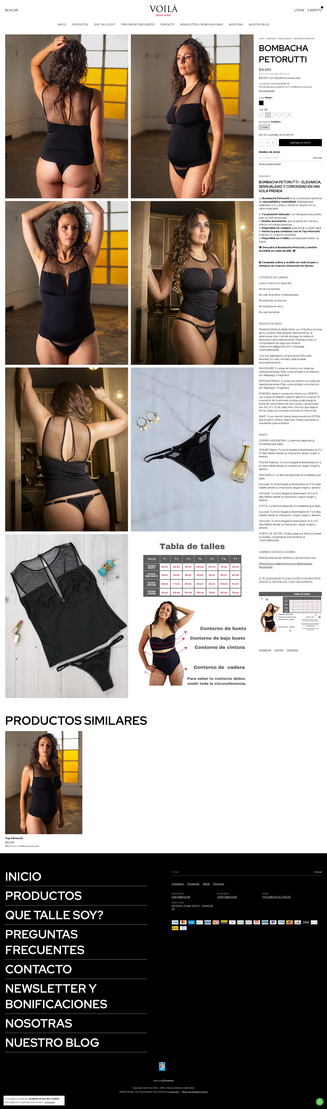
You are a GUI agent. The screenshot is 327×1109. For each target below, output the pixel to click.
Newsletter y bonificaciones (201, 24)
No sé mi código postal (270, 164)
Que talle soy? (104, 24)
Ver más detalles (266, 90)
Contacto (167, 24)
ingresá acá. (173, 1091)
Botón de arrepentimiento (195, 1091)
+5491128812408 (227, 897)
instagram (178, 883)
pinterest (218, 883)
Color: (265, 97)
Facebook (265, 650)
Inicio (62, 24)
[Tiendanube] (163, 1081)
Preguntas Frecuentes (138, 24)
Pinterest (292, 650)
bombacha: (270, 121)
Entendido (50, 1102)
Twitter (279, 650)
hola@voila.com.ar (276, 897)
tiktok (206, 883)
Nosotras (236, 24)
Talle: (263, 109)
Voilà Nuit (271, 38)
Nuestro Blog (259, 24)
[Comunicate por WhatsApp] (320, 1102)
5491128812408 (181, 897)
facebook (193, 883)
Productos (80, 24)
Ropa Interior (284, 38)
